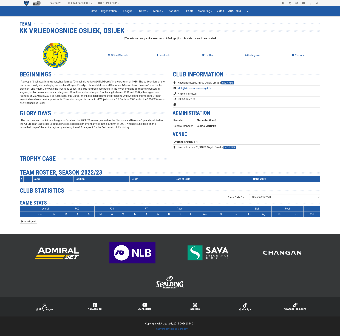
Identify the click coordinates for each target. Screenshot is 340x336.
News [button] (142, 11)
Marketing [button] (204, 11)
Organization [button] (109, 11)
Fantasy (55, 3)
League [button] (127, 11)
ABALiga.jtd (95, 308)
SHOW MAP (227, 83)
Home (93, 11)
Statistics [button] (174, 11)
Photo (190, 11)
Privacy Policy (161, 328)
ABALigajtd (144, 308)
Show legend (29, 221)
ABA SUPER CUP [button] (107, 3)
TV (246, 11)
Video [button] (220, 11)
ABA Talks (234, 11)
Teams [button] (157, 11)
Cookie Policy (179, 328)
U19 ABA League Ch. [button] (78, 3)
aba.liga (195, 308)
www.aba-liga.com (295, 308)
